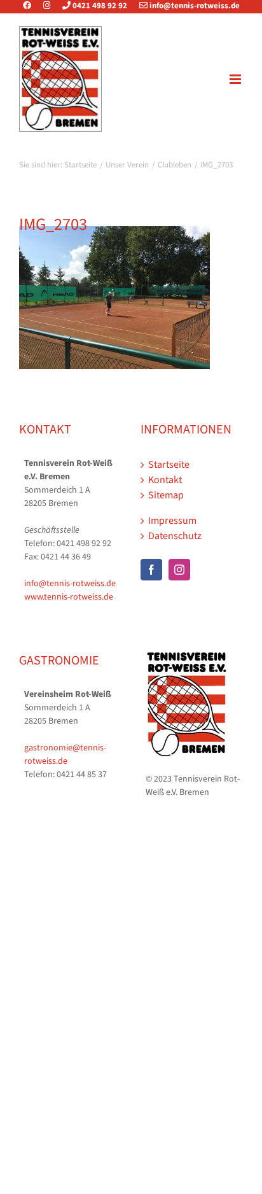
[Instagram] (46, 5)
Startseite (169, 465)
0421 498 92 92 (99, 5)
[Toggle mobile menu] (236, 79)
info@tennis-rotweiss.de (194, 5)
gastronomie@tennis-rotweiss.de (65, 754)
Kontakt (165, 480)
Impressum (172, 521)
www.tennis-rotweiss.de (68, 597)
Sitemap (166, 495)
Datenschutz (175, 536)
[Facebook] (32, 5)
